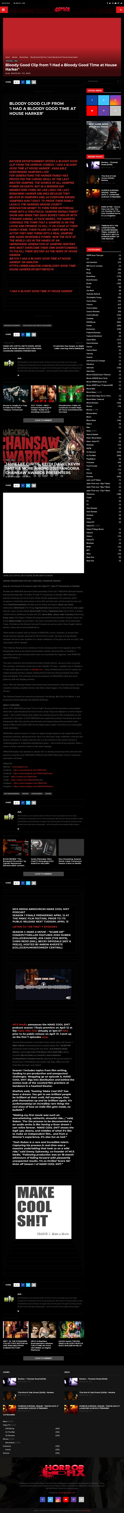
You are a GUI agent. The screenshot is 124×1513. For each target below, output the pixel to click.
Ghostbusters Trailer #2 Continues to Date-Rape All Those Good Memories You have (70, 408)
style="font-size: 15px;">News (98, 487)
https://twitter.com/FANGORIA (24, 777)
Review (89, 473)
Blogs (88, 273)
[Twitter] (110, 3)
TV (87, 501)
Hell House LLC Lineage (95, 361)
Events (8, 460)
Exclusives (90, 329)
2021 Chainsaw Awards (11, 793)
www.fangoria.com (20, 767)
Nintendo (90, 445)
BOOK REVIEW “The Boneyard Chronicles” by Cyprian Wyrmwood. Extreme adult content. (14, 862)
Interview (90, 368)
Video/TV (90, 526)
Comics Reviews (93, 311)
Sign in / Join (20, 3)
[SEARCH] (118, 81)
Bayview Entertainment (12, 325)
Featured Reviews (93, 333)
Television (90, 494)
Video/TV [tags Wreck (95, 529)
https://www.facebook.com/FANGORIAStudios (33, 773)
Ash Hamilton (91, 262)
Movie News (9, 61)
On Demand (91, 452)
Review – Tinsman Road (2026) (109, 163)
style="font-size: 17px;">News (98, 491)
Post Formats (91, 466)
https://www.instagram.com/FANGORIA (30, 783)
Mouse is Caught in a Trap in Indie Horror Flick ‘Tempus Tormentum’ (15, 407)
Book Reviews (91, 280)
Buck (88, 287)
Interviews (90, 371)
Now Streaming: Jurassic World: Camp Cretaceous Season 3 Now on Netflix (70, 861)
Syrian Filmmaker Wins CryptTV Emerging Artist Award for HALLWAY (42, 861)
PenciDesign (86, 1510)
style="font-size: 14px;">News (98, 483)
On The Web (91, 455)
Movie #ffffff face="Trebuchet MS (99, 385)
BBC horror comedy (94, 266)
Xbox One (90, 557)
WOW (88, 547)
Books (89, 283)
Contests (89, 318)
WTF (88, 550)
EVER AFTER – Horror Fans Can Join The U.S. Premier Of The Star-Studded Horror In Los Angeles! (110, 211)
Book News (90, 276)
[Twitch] (118, 3)
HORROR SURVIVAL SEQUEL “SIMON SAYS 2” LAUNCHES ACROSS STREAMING (111, 193)
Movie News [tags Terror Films (98, 396)
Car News (90, 290)
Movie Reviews (92, 403)
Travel (88, 498)
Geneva (89, 357)
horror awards (36, 793)
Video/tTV (90, 522)
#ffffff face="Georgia (94, 255)
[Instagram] (112, 3)
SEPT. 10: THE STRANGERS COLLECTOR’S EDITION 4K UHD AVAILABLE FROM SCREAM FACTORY (15, 1344)
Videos (89, 536)
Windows (90, 543)
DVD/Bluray (90, 322)
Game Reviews (92, 343)
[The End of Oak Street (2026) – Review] (93, 179)
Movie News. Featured (95, 399)
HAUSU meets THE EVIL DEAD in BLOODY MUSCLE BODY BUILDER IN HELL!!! (71, 1343)
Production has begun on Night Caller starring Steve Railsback (68, 347)
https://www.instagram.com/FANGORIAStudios (33, 786)
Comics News (91, 308)
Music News (91, 420)
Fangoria (25, 793)
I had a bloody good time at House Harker (37, 325)
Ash (8, 73)
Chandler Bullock (93, 294)
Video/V (89, 533)
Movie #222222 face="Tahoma (98, 375)
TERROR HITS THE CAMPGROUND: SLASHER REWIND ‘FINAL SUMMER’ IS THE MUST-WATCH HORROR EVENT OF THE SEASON (110, 232)
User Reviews (91, 508)
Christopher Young (93, 297)
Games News (91, 350)
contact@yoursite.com (66, 1493)
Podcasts (90, 462)
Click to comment (43, 420)
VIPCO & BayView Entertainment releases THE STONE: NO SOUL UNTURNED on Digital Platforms (42, 1345)
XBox (88, 554)
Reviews (89, 477)
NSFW (88, 448)
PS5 (88, 470)
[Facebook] (107, 3)
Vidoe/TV (90, 540)
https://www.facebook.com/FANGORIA (30, 770)
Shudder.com (36, 669)
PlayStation (90, 459)
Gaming (89, 354)
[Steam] (121, 3)
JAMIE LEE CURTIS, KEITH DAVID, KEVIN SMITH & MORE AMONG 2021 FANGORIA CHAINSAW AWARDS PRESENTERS (22, 348)
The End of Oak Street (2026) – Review (108, 178)
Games (89, 347)
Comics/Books (92, 315)
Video (88, 519)
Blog (88, 269)
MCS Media (19, 1024)
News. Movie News (93, 438)
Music (88, 417)
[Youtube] (115, 3)
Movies (89, 406)
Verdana (89, 515)
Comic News (91, 301)
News (16, 61)
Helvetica (90, 364)
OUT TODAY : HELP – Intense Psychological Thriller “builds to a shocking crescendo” (41, 408)
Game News (91, 340)
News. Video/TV (92, 441)
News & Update (92, 434)
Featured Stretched (94, 336)
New (88, 427)
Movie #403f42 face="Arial (96, 378)
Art (87, 259)
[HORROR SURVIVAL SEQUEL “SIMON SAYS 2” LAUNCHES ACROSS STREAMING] (93, 193)
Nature (89, 424)
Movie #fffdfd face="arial (96, 382)
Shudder (48, 793)
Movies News (91, 413)
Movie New (90, 389)
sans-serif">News (93, 480)
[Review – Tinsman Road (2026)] (93, 165)
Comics (89, 305)
